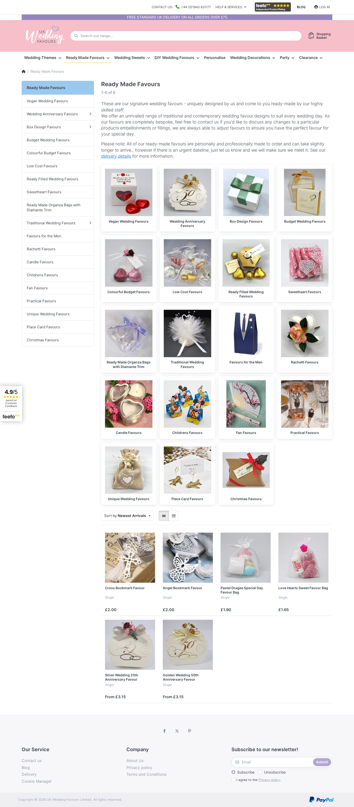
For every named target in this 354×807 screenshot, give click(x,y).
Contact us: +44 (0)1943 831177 (181, 7)
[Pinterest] (189, 731)
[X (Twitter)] (177, 731)
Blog (301, 7)
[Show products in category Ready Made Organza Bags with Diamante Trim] (128, 333)
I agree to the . (258, 780)
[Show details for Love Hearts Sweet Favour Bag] (303, 558)
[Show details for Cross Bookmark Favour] (130, 558)
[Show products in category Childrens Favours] (187, 404)
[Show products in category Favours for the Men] (246, 333)
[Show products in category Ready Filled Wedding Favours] (246, 263)
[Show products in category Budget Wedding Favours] (304, 192)
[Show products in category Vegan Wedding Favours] (128, 192)
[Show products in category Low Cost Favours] (187, 263)
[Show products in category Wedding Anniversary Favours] (187, 192)
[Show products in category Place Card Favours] (187, 470)
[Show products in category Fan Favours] (246, 404)
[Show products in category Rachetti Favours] (304, 333)
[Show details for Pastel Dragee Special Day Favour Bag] (246, 558)
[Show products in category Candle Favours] (128, 404)
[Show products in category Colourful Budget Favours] (128, 263)
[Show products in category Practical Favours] (304, 404)
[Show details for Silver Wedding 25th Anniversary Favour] (130, 645)
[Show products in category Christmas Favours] (246, 470)
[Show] (164, 516)
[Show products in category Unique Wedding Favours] (128, 470)
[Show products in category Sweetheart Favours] (304, 263)
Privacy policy (269, 780)
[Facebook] (164, 731)
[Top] (24, 71)
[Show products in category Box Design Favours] (246, 192)
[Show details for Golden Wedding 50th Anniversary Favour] (188, 645)
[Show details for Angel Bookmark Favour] (188, 558)
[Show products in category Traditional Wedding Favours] (187, 333)
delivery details (116, 156)
